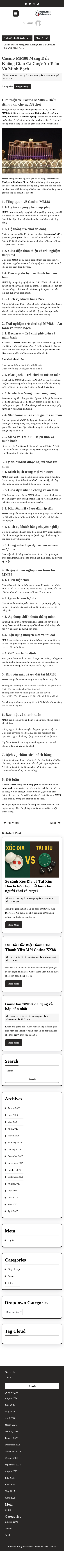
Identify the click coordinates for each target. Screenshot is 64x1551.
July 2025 (12, 1190)
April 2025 (13, 1211)
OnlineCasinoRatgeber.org (17, 38)
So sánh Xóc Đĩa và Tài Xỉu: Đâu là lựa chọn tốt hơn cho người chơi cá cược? (28, 886)
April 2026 (13, 1129)
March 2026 (13, 1135)
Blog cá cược (42, 38)
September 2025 (15, 1177)
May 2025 (13, 1204)
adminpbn (33, 75)
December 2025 (15, 1156)
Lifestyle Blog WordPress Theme (24, 1546)
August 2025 (14, 1183)
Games (11, 1276)
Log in (11, 1240)
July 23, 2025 (16, 957)
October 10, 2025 (15, 75)
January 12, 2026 (18, 1016)
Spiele (11, 1283)
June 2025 (13, 1197)
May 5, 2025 (15, 898)
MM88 (9, 215)
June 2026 (13, 1115)
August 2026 (14, 1108)
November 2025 (15, 1163)
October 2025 (14, 1170)
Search (30, 23)
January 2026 (14, 1149)
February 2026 (15, 1142)
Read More (15, 925)
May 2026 (13, 1122)
